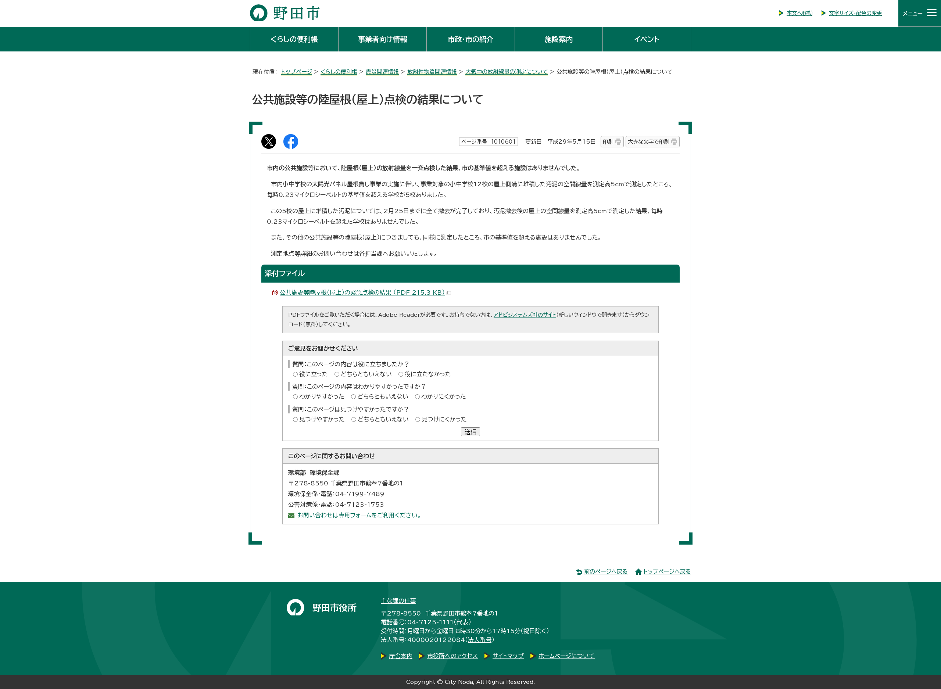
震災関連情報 (382, 72)
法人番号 (479, 640)
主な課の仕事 (398, 601)
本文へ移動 (799, 13)
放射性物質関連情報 (432, 72)
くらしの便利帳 (294, 39)
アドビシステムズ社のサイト (525, 314)
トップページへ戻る (667, 571)
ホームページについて (567, 656)
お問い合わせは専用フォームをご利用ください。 (359, 515)
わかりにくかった (443, 396)
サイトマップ (508, 656)
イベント (646, 39)
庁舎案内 (400, 656)
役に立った (313, 374)
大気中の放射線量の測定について (506, 72)
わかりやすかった (321, 396)
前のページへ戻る (606, 571)
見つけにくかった (444, 419)
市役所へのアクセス (452, 656)
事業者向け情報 (382, 39)
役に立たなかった (428, 374)
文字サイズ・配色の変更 (855, 13)
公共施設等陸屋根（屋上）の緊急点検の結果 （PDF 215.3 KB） (362, 292)
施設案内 (559, 39)
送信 (470, 432)
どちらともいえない (366, 374)
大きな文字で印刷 (648, 141)
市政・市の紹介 (470, 39)
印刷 (608, 141)
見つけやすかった (322, 419)
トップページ (296, 72)
